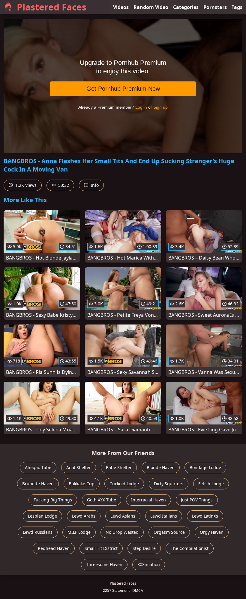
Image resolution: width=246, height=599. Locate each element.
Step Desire (144, 548)
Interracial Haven (148, 500)
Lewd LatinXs (205, 516)
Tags (237, 7)
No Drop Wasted (122, 532)
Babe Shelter (119, 467)
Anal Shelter (78, 467)
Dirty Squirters (168, 483)
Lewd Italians (163, 516)
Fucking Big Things (53, 500)
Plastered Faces (51, 7)
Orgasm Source (169, 532)
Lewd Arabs (83, 516)
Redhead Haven (54, 548)
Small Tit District (101, 548)
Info (94, 185)
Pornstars (215, 7)
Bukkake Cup (81, 483)
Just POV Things (197, 500)
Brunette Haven (38, 483)
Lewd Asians (122, 516)
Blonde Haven (161, 467)
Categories (186, 7)
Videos (121, 7)
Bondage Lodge (205, 467)
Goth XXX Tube (101, 500)
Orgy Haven (212, 532)
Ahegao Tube (38, 467)
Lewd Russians (37, 532)
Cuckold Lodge (124, 483)
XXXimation (148, 564)
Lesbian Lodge (42, 516)
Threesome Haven (104, 564)
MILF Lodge (79, 532)
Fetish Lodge (211, 483)
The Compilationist (189, 548)
